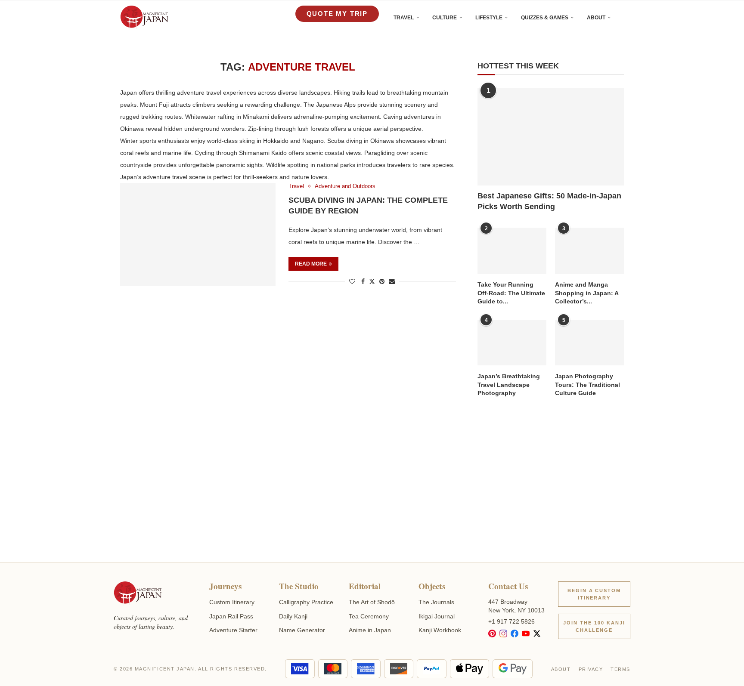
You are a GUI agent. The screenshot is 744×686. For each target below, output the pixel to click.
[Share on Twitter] (372, 281)
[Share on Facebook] (363, 281)
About (596, 18)
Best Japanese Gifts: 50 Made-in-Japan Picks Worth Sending (549, 201)
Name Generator (302, 630)
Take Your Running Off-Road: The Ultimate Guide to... (511, 293)
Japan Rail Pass (231, 616)
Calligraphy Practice (306, 602)
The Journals (436, 602)
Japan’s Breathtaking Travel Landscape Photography (508, 384)
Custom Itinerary (231, 602)
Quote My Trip (337, 13)
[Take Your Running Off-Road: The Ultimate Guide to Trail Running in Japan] (511, 251)
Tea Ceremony (369, 616)
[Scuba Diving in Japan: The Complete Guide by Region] (198, 234)
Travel (404, 18)
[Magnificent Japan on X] (536, 633)
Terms (620, 669)
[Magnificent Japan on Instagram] (503, 633)
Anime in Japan (370, 630)
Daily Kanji (293, 616)
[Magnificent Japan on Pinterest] (492, 633)
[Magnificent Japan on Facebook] (514, 633)
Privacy (591, 669)
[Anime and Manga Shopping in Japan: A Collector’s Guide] (589, 251)
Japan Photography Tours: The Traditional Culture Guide (587, 384)
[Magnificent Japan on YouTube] (525, 633)
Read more (311, 264)
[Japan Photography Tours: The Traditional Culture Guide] (589, 343)
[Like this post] (352, 281)
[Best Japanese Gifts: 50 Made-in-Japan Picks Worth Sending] (550, 136)
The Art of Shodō (372, 602)
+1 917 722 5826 (511, 621)
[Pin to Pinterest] (381, 281)
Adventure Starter (233, 630)
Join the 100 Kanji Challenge (594, 626)
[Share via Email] (392, 281)
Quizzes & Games (544, 18)
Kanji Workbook (439, 630)
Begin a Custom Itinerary (594, 594)
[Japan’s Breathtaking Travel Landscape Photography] (511, 343)
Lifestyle (488, 18)
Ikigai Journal (436, 616)
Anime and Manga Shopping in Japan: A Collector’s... (586, 293)
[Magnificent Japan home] (137, 593)
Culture (444, 18)
